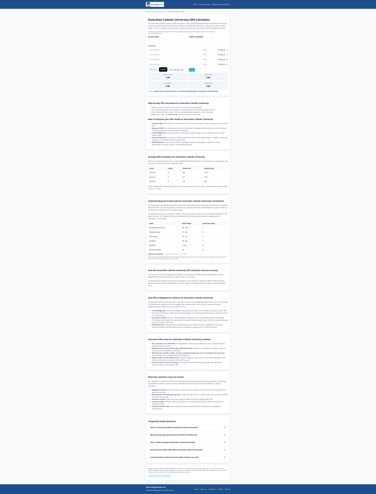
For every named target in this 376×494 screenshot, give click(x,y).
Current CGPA (153, 37)
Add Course (153, 69)
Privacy (227, 489)
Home (195, 4)
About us (203, 489)
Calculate (163, 69)
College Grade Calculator (221, 4)
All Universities (204, 4)
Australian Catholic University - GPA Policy (175, 254)
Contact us (213, 489)
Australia (161, 11)
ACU (166, 11)
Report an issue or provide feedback (159, 476)
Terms (220, 489)
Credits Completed (196, 37)
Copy (191, 70)
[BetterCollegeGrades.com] (155, 4)
